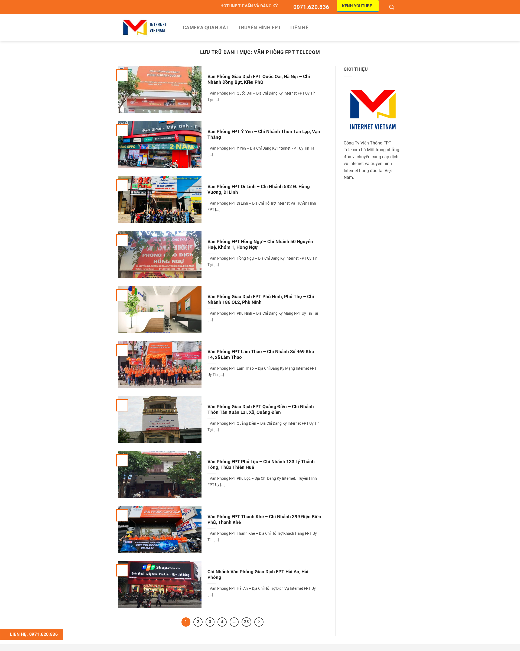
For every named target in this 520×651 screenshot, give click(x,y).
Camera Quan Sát (206, 27)
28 (246, 621)
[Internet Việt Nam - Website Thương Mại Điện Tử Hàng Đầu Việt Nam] (145, 27)
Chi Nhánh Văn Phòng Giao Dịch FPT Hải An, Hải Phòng (257, 574)
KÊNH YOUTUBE (357, 6)
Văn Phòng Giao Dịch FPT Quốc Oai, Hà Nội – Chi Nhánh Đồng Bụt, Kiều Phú (258, 79)
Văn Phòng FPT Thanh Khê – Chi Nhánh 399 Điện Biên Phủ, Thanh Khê (264, 519)
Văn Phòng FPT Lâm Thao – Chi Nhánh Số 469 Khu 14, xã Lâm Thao (260, 354)
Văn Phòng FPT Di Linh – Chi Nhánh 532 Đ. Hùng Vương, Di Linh (258, 189)
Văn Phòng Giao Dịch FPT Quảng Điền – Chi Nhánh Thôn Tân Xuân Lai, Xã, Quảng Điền (260, 409)
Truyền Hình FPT (259, 27)
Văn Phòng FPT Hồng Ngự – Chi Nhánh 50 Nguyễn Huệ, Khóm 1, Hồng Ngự (260, 244)
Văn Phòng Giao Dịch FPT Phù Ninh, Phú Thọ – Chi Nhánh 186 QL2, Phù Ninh (260, 299)
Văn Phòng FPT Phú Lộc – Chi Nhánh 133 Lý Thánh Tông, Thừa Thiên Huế (261, 464)
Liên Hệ (299, 27)
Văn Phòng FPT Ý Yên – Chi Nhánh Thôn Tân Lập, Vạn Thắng (263, 134)
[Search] (392, 7)
